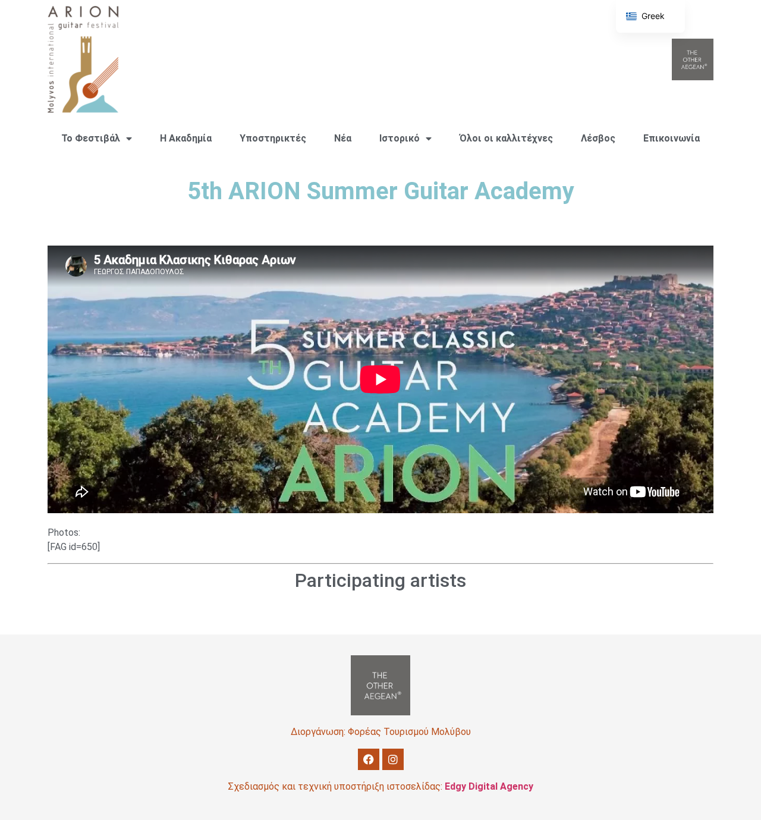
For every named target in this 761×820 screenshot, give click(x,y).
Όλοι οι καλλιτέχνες (506, 138)
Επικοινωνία (671, 138)
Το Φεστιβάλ (90, 138)
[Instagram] (393, 759)
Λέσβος (598, 138)
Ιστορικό (399, 138)
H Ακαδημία (186, 138)
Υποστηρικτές (273, 138)
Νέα (342, 138)
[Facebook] (368, 759)
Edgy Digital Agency (489, 786)
